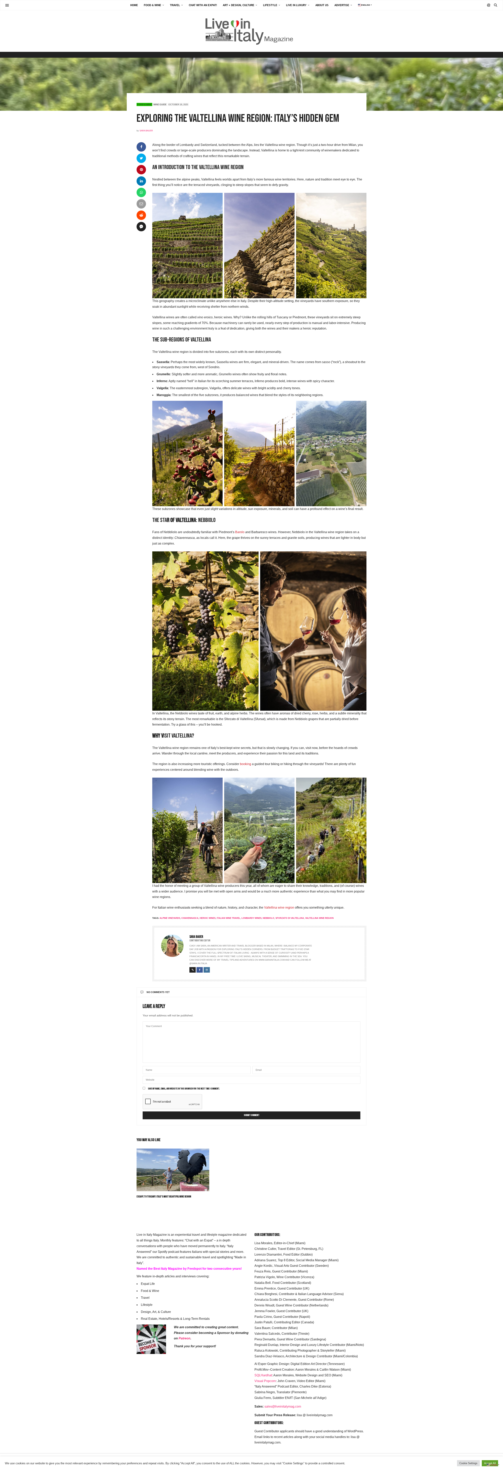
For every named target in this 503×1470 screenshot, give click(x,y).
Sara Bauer (146, 130)
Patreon (184, 1338)
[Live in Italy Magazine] (251, 31)
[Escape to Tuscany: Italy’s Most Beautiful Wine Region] (173, 1170)
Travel (175, 5)
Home (134, 5)
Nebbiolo (268, 918)
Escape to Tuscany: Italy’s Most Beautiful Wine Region (164, 1196)
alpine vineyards (170, 918)
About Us (322, 5)
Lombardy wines (251, 918)
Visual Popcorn (265, 1381)
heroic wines (208, 918)
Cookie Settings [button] (468, 1463)
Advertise (341, 5)
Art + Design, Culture (238, 5)
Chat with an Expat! (203, 5)
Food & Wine (152, 5)
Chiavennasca (189, 918)
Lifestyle (270, 5)
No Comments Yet (158, 992)
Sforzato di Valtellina (289, 918)
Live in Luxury (296, 5)
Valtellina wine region (279, 907)
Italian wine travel (228, 918)
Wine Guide (159, 104)
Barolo (239, 532)
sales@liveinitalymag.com (282, 1406)
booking (245, 764)
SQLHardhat (263, 1375)
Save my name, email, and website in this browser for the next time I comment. (184, 1089)
